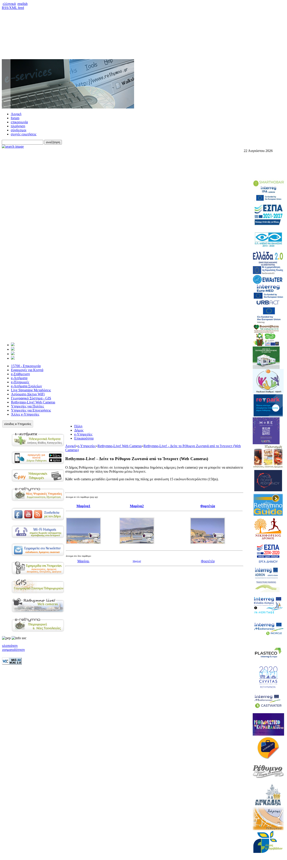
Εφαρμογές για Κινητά (27, 370)
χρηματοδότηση (13, 650)
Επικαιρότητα (83, 438)
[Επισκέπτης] (13, 349)
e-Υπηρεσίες (83, 434)
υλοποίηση (9, 646)
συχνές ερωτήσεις (23, 134)
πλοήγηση (18, 126)
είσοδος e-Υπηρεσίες (17, 424)
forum (15, 118)
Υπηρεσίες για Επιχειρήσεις (31, 410)
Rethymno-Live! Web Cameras (33, 402)
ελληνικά (9, 4)
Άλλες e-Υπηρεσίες (25, 414)
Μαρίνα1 (83, 506)
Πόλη (78, 426)
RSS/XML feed (13, 8)
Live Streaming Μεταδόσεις (31, 390)
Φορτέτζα (208, 561)
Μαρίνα (82, 561)
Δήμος (78, 430)
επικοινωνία (19, 122)
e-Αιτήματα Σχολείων (26, 386)
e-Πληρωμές (20, 382)
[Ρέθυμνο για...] (13, 358)
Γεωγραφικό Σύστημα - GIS (31, 398)
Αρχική (16, 114)
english (22, 4)
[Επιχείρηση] (13, 354)
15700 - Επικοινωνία (26, 366)
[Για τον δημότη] (13, 345)
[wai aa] (12, 663)
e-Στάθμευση (20, 374)
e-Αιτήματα (19, 378)
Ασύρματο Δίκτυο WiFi (28, 394)
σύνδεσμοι (18, 130)
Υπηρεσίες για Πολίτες (27, 406)
